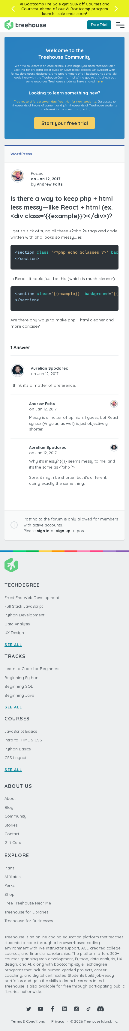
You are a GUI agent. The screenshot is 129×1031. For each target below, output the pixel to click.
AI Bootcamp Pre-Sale (40, 3)
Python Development (24, 614)
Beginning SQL (18, 686)
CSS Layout (15, 757)
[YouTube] (40, 1009)
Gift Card (12, 842)
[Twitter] (28, 1009)
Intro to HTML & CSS (23, 739)
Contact (11, 833)
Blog (9, 807)
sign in (43, 530)
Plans (9, 868)
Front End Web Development (31, 597)
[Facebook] (52, 1009)
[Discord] (100, 1009)
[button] (13, 8)
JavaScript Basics (20, 731)
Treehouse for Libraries (26, 912)
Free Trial (99, 24)
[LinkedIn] (64, 1009)
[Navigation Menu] (120, 24)
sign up (63, 530)
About (10, 798)
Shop (9, 894)
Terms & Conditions (28, 1021)
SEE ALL (13, 644)
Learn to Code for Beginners (31, 668)
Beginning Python (21, 677)
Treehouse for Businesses (28, 920)
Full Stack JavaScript (23, 606)
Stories (10, 825)
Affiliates (12, 876)
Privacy (57, 1021)
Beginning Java (19, 695)
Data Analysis (17, 623)
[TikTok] (88, 1009)
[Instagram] (76, 1009)
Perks (9, 885)
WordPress (21, 153)
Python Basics (17, 748)
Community (15, 816)
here (99, 81)
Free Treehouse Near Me (27, 903)
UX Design (14, 632)
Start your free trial (64, 123)
